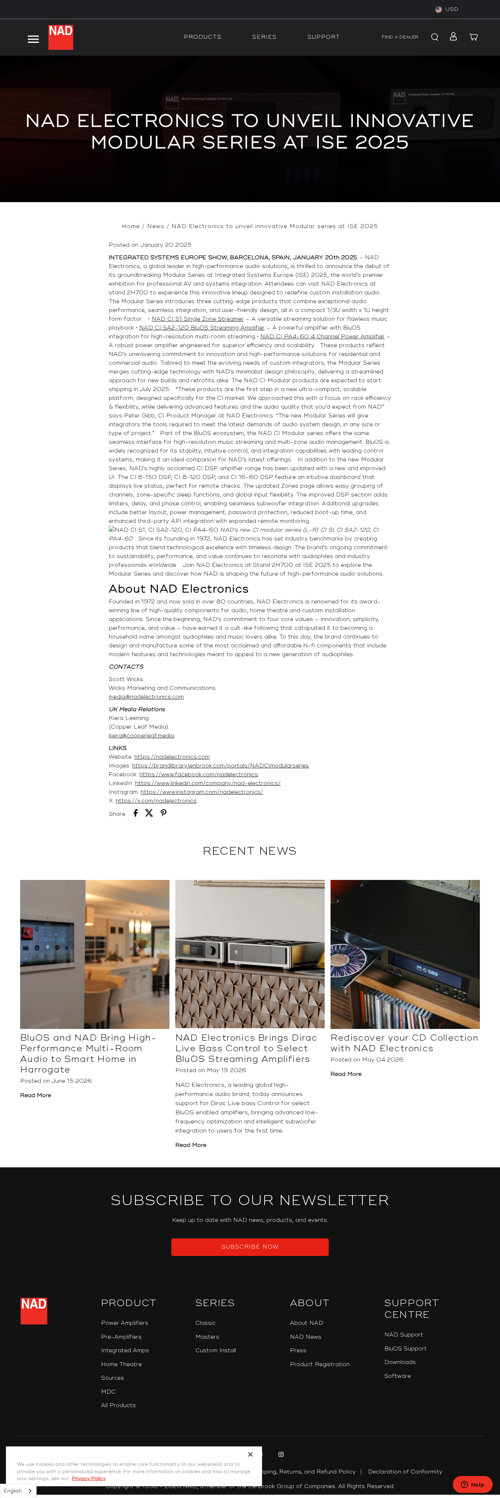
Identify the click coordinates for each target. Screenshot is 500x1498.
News (155, 226)
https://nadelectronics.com (172, 757)
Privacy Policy (88, 1479)
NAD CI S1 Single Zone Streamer (198, 319)
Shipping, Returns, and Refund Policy (304, 1471)
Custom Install (215, 1350)
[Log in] (451, 37)
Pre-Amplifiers (121, 1337)
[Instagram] (280, 1455)
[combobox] (18, 1491)
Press (298, 1350)
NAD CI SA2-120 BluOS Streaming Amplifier (202, 327)
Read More (35, 1095)
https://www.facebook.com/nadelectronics (198, 774)
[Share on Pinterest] (164, 814)
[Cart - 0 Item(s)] (474, 37)
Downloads (400, 1362)
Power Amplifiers (124, 1323)
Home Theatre (121, 1364)
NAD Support (403, 1334)
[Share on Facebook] (136, 814)
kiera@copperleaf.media (141, 735)
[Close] (250, 1454)
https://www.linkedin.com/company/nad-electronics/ (208, 783)
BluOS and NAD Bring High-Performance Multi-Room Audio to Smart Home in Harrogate (88, 1054)
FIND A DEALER (400, 37)
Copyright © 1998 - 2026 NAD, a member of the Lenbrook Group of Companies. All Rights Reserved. (250, 1486)
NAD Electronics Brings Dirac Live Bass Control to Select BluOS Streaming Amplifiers (246, 1048)
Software (397, 1376)
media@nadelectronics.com (146, 697)
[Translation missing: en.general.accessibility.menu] (33, 37)
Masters (207, 1337)
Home (131, 226)
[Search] (433, 37)
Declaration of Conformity (405, 1471)
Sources (112, 1378)
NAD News (305, 1337)
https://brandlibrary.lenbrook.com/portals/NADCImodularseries (220, 765)
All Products (118, 1405)
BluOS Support (405, 1348)
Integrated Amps (125, 1350)
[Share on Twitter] (149, 814)
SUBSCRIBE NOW (250, 1247)
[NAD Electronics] (61, 37)
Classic (205, 1323)
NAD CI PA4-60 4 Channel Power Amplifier (322, 336)
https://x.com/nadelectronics (156, 801)
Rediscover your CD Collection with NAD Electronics (404, 1043)
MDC (108, 1392)
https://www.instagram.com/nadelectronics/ (202, 792)
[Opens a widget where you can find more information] (472, 1485)
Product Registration (320, 1364)
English (13, 1491)
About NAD (306, 1323)
